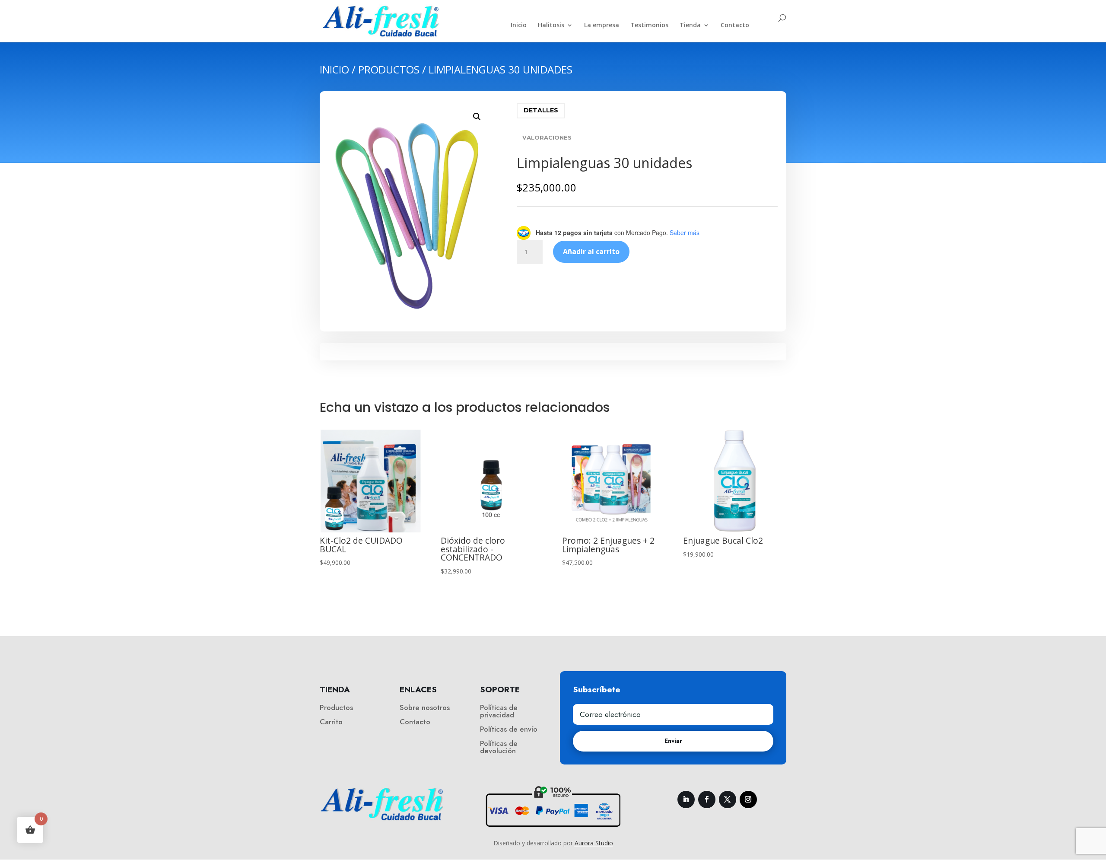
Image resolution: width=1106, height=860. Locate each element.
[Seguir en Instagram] (748, 799)
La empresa (601, 25)
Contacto (735, 25)
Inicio (519, 25)
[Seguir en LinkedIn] (686, 799)
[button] (477, 116)
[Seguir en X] (727, 799)
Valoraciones (547, 137)
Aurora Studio (594, 843)
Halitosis (551, 25)
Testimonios (649, 25)
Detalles (541, 110)
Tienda (690, 25)
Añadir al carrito (591, 251)
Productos (389, 69)
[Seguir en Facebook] (706, 799)
